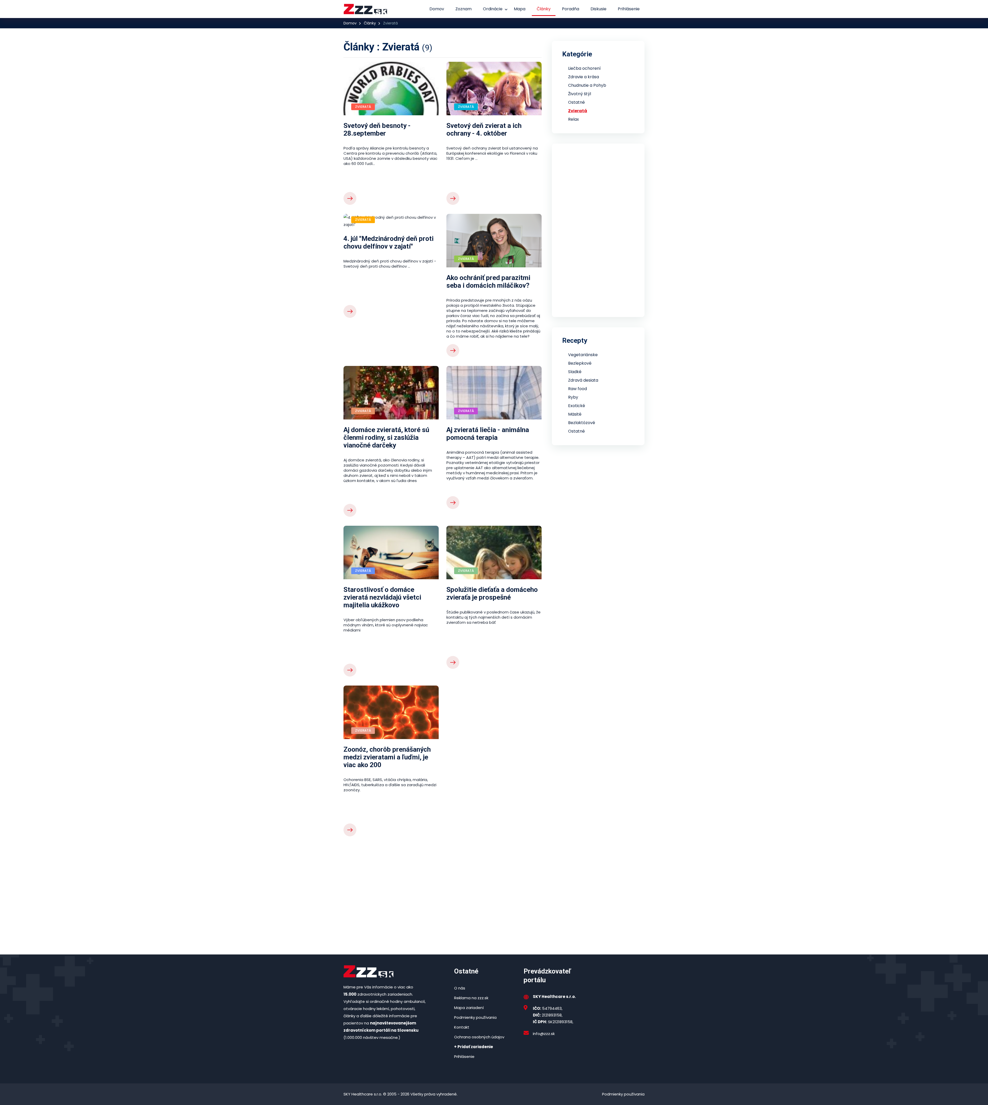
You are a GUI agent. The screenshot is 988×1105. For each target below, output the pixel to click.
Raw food (577, 389)
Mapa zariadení (469, 1007)
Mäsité (574, 414)
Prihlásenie (629, 9)
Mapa (519, 9)
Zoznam (463, 9)
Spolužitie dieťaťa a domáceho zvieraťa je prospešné (492, 593)
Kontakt (461, 1027)
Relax (573, 119)
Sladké (574, 372)
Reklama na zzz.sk (471, 998)
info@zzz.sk (544, 1033)
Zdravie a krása (583, 77)
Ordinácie (492, 9)
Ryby (573, 397)
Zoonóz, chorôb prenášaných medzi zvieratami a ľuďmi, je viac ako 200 (387, 757)
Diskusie (598, 9)
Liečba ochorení (584, 68)
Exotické (576, 406)
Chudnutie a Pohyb (587, 85)
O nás (459, 988)
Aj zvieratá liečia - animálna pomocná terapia (487, 433)
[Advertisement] (442, 888)
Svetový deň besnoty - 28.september (377, 129)
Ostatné (576, 102)
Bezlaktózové (581, 423)
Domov (436, 9)
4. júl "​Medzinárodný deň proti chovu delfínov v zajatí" (388, 242)
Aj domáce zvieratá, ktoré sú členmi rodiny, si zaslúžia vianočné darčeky (386, 437)
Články (544, 9)
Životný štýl (579, 94)
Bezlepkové (580, 363)
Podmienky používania (475, 1017)
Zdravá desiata (583, 380)
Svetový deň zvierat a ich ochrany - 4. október (484, 129)
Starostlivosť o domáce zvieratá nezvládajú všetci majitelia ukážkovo (382, 597)
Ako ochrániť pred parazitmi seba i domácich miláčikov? (488, 281)
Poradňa (570, 9)
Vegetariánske (583, 355)
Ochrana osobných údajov (479, 1037)
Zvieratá (577, 111)
